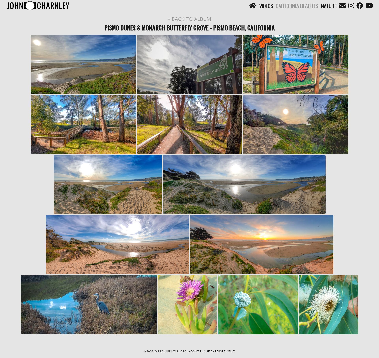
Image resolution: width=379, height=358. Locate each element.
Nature (328, 6)
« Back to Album (189, 19)
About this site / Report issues (212, 351)
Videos (266, 6)
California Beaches (297, 6)
